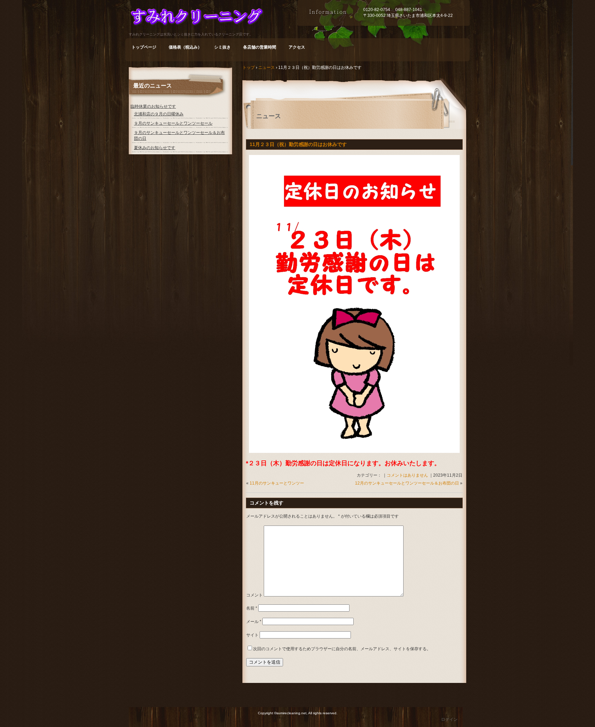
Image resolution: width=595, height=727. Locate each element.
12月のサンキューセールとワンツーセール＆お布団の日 (407, 483)
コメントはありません (407, 475)
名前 (251, 608)
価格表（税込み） (185, 47)
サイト (252, 635)
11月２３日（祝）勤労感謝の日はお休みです (298, 144)
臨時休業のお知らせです (153, 106)
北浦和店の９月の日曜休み (159, 114)
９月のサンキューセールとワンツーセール (173, 123)
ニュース (268, 116)
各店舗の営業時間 (259, 47)
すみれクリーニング (213, 18)
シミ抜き (222, 47)
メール (253, 621)
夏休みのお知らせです (154, 147)
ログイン (449, 719)
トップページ (144, 47)
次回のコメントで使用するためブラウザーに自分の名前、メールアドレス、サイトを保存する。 (342, 648)
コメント (254, 595)
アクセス (297, 47)
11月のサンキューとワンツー (277, 483)
